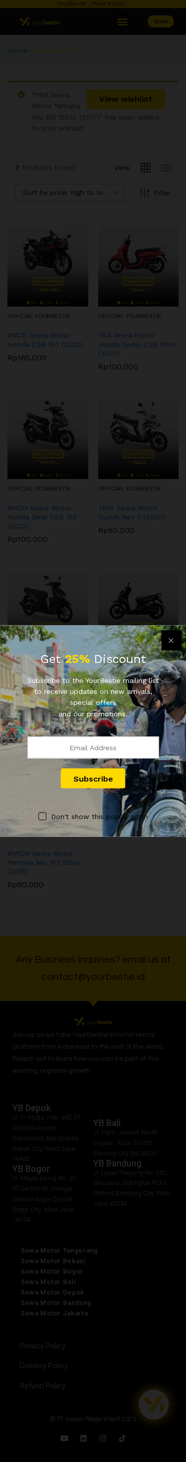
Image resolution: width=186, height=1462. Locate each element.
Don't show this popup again (99, 816)
